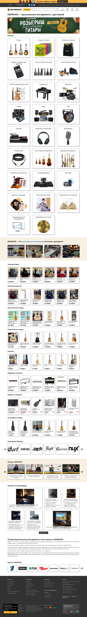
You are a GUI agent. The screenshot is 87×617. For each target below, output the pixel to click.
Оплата (53, 5)
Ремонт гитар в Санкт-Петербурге (69, 589)
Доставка (48, 5)
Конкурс (9, 589)
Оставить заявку (47, 581)
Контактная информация (50, 590)
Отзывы (61, 5)
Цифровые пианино (15, 373)
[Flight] (49, 449)
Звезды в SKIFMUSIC (15, 462)
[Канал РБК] (33, 568)
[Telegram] (29, 5)
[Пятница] (43, 568)
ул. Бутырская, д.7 (11, 5)
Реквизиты (28, 588)
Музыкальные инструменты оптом (32, 591)
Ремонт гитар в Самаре (67, 592)
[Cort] (13, 449)
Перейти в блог (43, 532)
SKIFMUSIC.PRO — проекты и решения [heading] (70, 597)
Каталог (28, 9)
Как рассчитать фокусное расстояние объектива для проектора (71, 499)
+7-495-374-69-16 (20, 4)
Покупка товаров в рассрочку (69, 584)
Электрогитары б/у (15, 286)
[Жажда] (64, 568)
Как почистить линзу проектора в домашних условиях (51, 499)
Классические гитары (16, 329)
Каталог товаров (11, 581)
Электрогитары (13, 264)
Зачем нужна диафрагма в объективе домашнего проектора (61, 527)
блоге (24, 486)
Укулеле (11, 351)
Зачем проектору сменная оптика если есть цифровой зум (34, 521)
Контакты (77, 5)
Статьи (9, 588)
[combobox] (45, 10)
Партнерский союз (29, 584)
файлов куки (6, 610)
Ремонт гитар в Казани (67, 591)
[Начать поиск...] (57, 10)
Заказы (72, 10)
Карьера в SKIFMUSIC (30, 593)
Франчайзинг (28, 586)
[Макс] (34, 5)
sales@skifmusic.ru (20, 5)
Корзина (77, 10)
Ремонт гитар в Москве (67, 587)
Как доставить (10, 584)
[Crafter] (61, 449)
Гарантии (9, 586)
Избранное (62, 10)
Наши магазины (42, 5)
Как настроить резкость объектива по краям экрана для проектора (23, 505)
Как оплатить (10, 583)
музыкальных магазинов (32, 241)
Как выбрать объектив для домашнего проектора (15, 521)
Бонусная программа (12, 593)
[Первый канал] (12, 568)
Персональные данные (49, 586)
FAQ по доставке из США (49, 583)
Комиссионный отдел (67, 586)
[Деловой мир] (75, 568)
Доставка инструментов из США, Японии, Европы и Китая (71, 582)
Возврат (57, 5)
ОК (10, 612)
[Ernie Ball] (25, 449)
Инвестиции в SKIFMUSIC (31, 594)
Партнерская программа (31, 589)
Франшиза (72, 5)
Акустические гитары (16, 308)
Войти (67, 10)
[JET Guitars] (37, 449)
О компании (66, 5)
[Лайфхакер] (54, 568)
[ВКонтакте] (32, 5)
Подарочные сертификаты (13, 591)
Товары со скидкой (15, 395)
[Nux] (74, 449)
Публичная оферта (48, 584)
